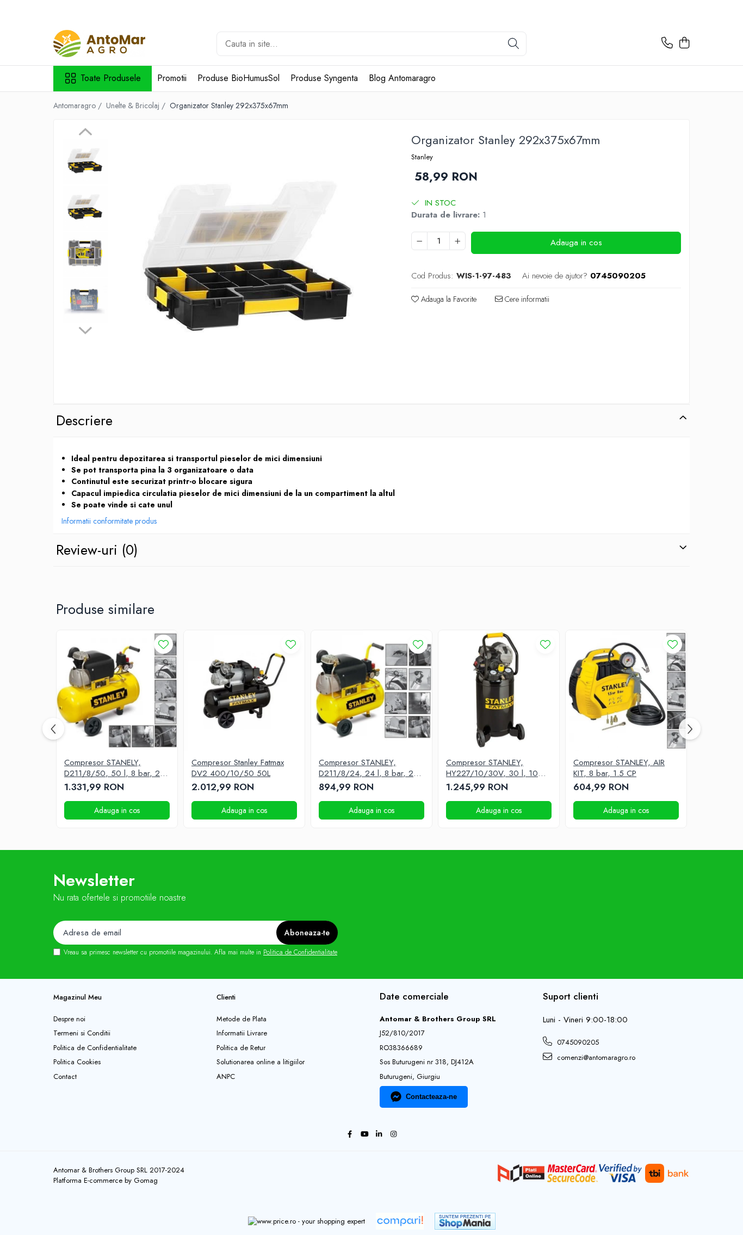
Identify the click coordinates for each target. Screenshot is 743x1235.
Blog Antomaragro (402, 78)
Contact (65, 1077)
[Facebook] (349, 1135)
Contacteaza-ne (431, 1097)
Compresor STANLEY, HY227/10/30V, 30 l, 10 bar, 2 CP (492, 768)
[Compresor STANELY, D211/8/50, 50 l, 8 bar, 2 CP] (117, 690)
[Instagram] (393, 1135)
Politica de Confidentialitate (300, 952)
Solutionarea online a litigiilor (260, 1062)
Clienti (226, 997)
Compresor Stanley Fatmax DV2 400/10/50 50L (237, 768)
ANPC (225, 1077)
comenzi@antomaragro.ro (595, 1057)
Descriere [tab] (84, 420)
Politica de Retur (240, 1048)
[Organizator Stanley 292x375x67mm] (249, 263)
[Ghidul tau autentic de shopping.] (400, 1221)
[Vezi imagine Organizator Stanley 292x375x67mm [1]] (85, 208)
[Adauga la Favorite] (163, 644)
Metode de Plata (241, 1019)
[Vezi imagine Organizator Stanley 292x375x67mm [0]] (85, 161)
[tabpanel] (249, 263)
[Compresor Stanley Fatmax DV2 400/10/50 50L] (244, 690)
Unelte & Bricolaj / (137, 105)
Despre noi (69, 1019)
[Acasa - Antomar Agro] (107, 43)
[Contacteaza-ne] (667, 43)
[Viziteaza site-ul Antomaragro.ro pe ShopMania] (465, 1221)
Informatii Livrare (241, 1033)
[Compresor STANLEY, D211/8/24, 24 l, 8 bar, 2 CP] (371, 690)
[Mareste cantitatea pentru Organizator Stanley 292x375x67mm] (457, 241)
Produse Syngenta (324, 78)
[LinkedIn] (379, 1135)
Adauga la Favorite (447, 299)
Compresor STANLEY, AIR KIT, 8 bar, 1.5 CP (619, 768)
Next (85, 329)
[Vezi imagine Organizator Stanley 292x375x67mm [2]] (85, 254)
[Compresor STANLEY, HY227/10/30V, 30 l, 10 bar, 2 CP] (498, 690)
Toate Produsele (111, 78)
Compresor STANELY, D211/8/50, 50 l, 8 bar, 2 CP (112, 768)
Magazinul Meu (77, 997)
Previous (85, 133)
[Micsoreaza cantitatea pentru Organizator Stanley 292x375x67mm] (419, 241)
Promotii (172, 78)
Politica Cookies (77, 1062)
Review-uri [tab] (97, 549)
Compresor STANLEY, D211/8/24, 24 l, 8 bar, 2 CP (366, 768)
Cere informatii (526, 299)
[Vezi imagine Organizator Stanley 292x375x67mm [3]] (85, 300)
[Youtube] (364, 1135)
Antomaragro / (78, 105)
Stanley (422, 157)
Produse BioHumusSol (238, 78)
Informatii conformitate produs (109, 521)
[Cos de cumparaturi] (684, 43)
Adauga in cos (576, 243)
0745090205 (577, 1042)
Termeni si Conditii (81, 1033)
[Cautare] (513, 44)
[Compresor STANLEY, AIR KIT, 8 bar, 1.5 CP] (626, 690)
